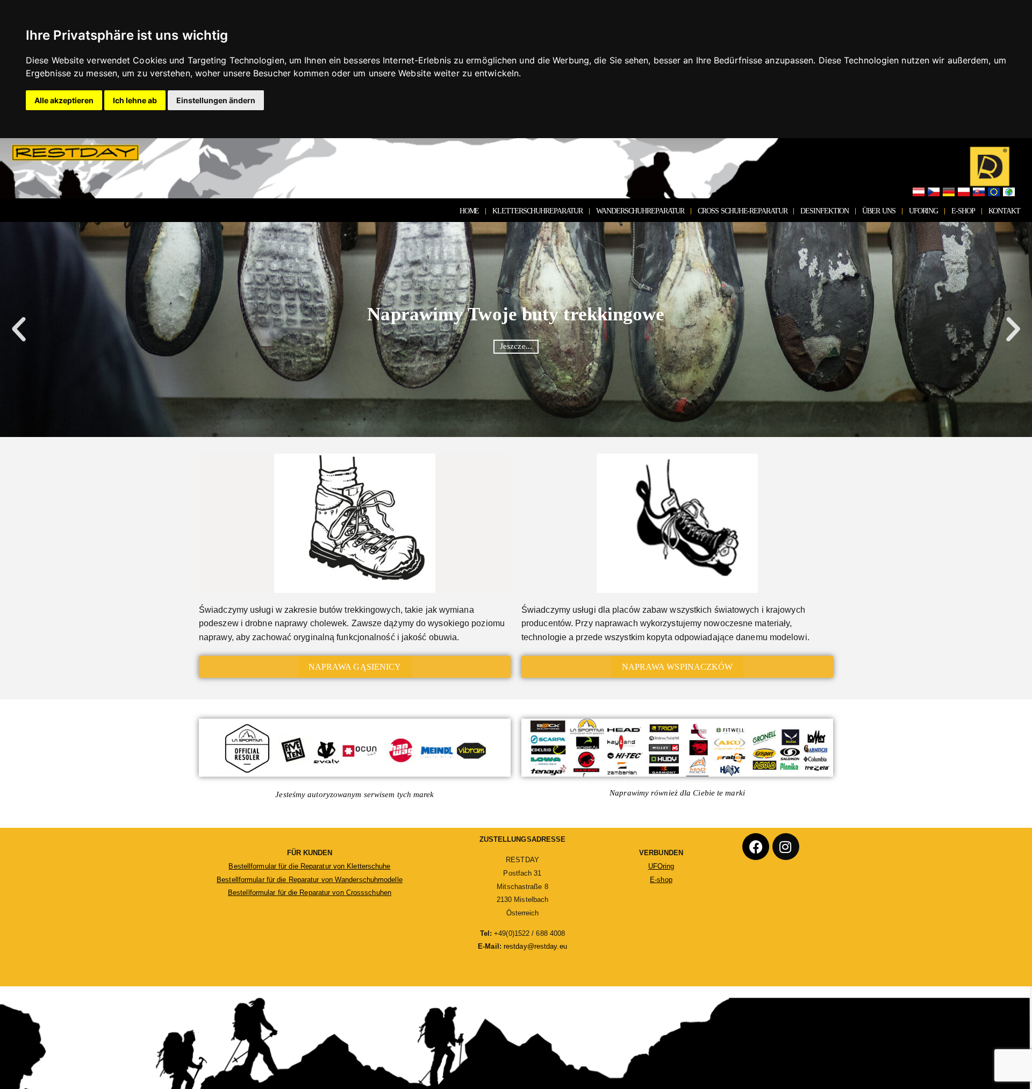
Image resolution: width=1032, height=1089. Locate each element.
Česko (933, 192)
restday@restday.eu (535, 946)
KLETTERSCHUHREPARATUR (537, 211)
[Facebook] (755, 846)
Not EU (1008, 192)
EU (993, 192)
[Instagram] (785, 846)
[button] (19, 329)
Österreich (918, 192)
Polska (963, 192)
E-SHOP (962, 211)
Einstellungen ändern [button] (215, 100)
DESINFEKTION (824, 211)
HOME (469, 211)
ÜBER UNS (878, 211)
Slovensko (978, 192)
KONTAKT (1004, 211)
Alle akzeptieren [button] (64, 100)
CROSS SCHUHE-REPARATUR (742, 211)
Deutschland (948, 192)
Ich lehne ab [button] (135, 100)
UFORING (923, 211)
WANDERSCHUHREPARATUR (640, 211)
